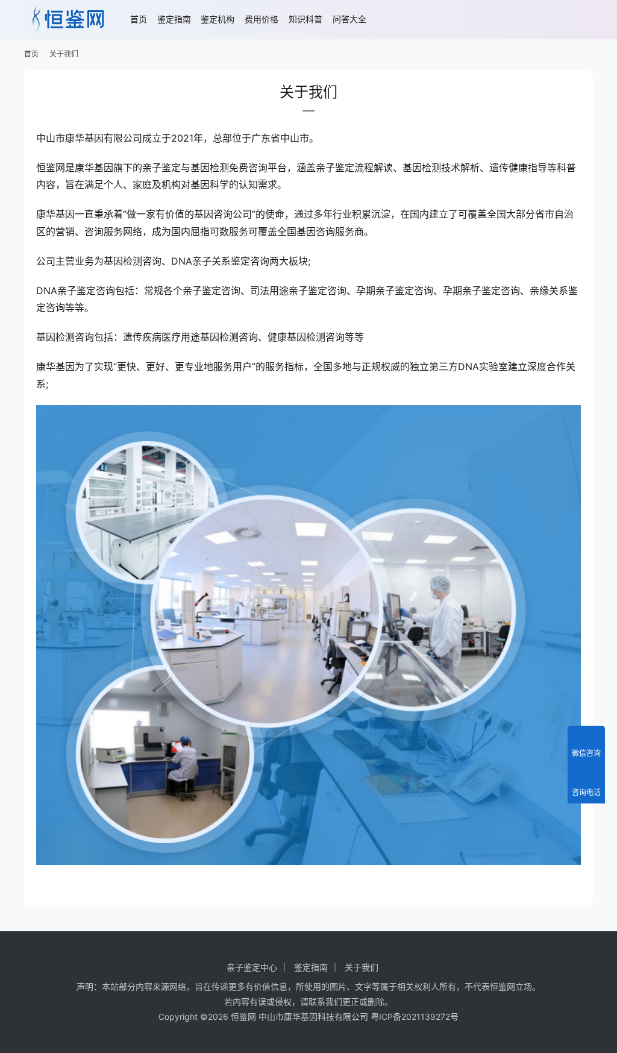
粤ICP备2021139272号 (415, 1016)
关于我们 (361, 967)
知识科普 (305, 19)
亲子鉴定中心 (252, 967)
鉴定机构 (217, 19)
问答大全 (349, 19)
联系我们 (325, 1001)
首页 (138, 19)
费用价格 (261, 19)
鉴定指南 (174, 19)
